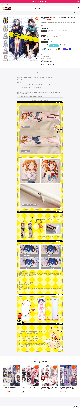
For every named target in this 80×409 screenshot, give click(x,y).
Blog (45, 8)
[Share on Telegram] (51, 64)
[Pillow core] (40, 309)
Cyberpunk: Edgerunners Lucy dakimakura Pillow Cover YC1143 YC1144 (67, 389)
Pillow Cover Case (45, 61)
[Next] (37, 39)
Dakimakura (10, 13)
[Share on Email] (53, 64)
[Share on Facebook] (41, 64)
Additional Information (41, 72)
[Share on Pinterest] (46, 64)
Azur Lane (46, 60)
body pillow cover (52, 60)
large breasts (64, 60)
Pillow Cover (70, 60)
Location (77, 4)
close (3, 1)
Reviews (51, 72)
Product (40, 8)
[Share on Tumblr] (48, 64)
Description (29, 72)
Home (4, 13)
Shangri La (51, 61)
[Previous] (11, 39)
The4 (29, 408)
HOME (35, 8)
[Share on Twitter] (43, 64)
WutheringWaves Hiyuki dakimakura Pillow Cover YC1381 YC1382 (49, 388)
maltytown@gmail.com (7, 4)
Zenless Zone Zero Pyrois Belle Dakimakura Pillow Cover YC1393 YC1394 (10, 389)
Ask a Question (44, 52)
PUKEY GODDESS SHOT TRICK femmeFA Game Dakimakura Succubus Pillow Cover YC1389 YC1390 (29, 389)
